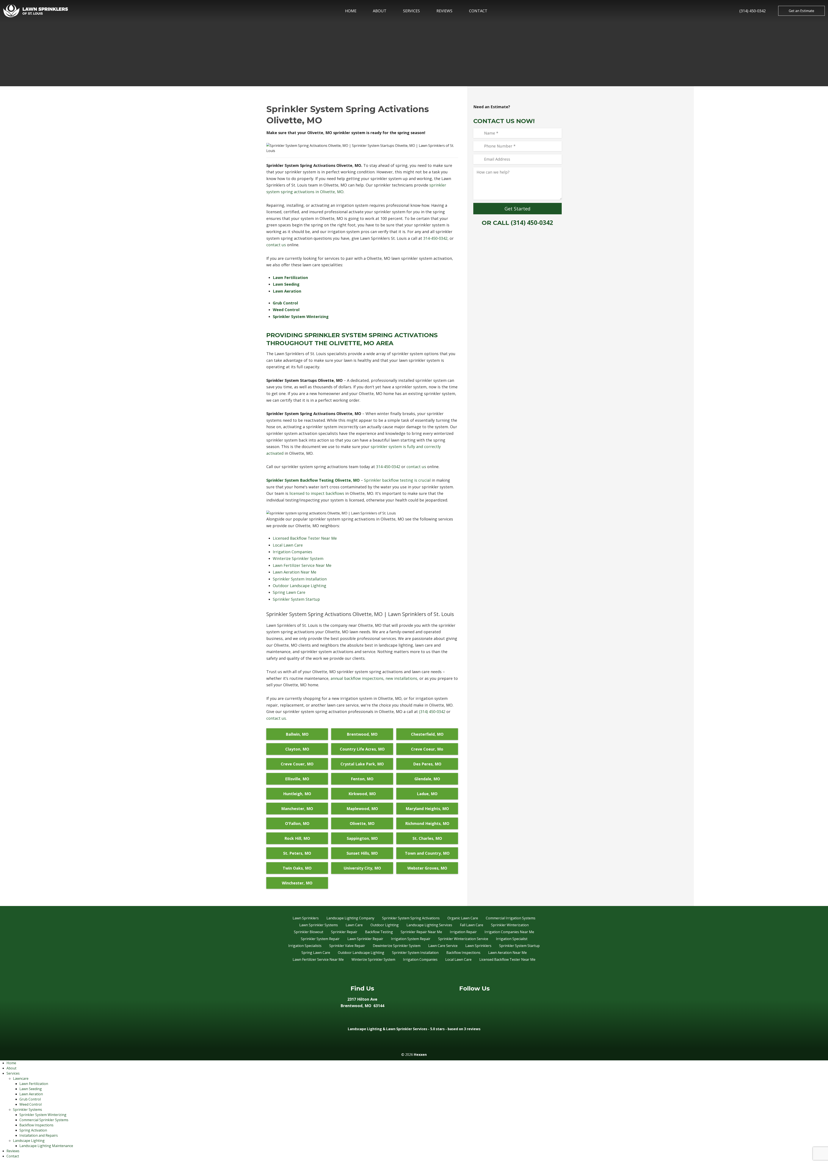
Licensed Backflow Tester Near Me (305, 538)
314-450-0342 (435, 238)
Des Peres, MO (427, 763)
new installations (401, 678)
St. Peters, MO (297, 853)
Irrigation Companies (292, 551)
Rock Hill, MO (297, 838)
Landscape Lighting (29, 1140)
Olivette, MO (362, 823)
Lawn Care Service (443, 945)
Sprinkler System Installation (300, 579)
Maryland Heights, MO (427, 808)
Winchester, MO (297, 883)
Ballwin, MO (297, 734)
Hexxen (420, 1054)
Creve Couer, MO (297, 763)
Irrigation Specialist (511, 938)
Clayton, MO (297, 749)
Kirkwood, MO (362, 793)
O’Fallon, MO (297, 823)
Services (411, 10)
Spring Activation (33, 1130)
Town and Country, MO (427, 853)
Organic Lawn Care (462, 918)
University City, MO (362, 868)
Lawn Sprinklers (306, 918)
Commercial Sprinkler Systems (43, 1120)
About (379, 10)
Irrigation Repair (463, 931)
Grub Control (30, 1099)
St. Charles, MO (427, 838)
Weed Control (30, 1104)
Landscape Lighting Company (350, 918)
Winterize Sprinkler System (298, 558)
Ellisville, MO (297, 778)
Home (350, 10)
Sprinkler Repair (344, 931)
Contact (478, 10)
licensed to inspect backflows (316, 493)
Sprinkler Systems (27, 1109)
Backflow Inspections (463, 952)
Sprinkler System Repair (320, 938)
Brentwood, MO (362, 734)
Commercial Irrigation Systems (510, 918)
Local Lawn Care (288, 545)
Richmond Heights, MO (427, 823)
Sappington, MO (362, 838)
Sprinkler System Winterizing (42, 1114)
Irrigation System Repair (410, 938)
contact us (276, 244)
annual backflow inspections (357, 678)
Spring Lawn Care (289, 592)
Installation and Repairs (38, 1135)
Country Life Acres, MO (362, 749)
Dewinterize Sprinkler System (396, 945)
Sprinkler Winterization (510, 925)
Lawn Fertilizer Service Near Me (302, 565)
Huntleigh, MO (297, 793)
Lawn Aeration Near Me (294, 572)
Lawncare (20, 1078)
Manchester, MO (297, 808)
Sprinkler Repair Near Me (421, 931)
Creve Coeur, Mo (427, 749)
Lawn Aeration (31, 1094)
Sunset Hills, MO (362, 853)
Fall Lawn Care (471, 925)
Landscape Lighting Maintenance (46, 1145)
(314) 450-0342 (752, 10)
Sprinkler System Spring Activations (411, 918)
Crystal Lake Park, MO (362, 763)
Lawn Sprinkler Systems (318, 925)
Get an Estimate (801, 10)
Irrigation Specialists (304, 945)
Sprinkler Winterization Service (463, 938)
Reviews (444, 10)
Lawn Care (354, 925)
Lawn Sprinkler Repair (365, 938)
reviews (473, 1029)
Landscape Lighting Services (429, 925)
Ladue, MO (427, 793)
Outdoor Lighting (384, 925)
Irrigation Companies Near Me (509, 931)
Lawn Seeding (30, 1088)
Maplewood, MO (362, 808)
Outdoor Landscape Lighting (299, 585)
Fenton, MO (362, 778)
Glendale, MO (427, 778)
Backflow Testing (379, 931)
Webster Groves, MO (427, 868)
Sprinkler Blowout (308, 931)
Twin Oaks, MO (297, 868)
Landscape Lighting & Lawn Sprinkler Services (387, 1029)
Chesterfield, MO (427, 734)
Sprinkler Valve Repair (347, 945)
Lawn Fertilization (33, 1083)
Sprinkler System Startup (296, 599)
